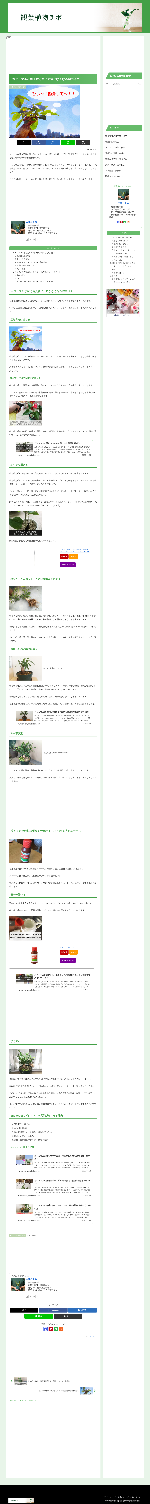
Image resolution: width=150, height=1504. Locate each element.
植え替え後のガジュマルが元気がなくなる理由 (35, 281)
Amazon (73, 556)
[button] (83, 142)
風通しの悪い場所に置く (26, 265)
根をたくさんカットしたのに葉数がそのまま (34, 262)
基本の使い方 (22, 275)
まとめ (17, 278)
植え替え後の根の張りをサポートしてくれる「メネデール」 (38, 272)
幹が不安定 (21, 269)
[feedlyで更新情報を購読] (34, 239)
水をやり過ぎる (23, 259)
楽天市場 (64, 556)
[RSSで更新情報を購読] (37, 239)
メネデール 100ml (67, 947)
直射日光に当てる (24, 256)
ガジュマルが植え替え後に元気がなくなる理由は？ (35, 253)
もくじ (50, 248)
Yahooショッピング (67, 565)
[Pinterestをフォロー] (30, 239)
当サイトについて (109, 1497)
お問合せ (121, 1497)
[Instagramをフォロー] (27, 239)
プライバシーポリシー (134, 1497)
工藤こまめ (31, 222)
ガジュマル (32, 1235)
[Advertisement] (53, 55)
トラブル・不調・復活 (18, 1235)
